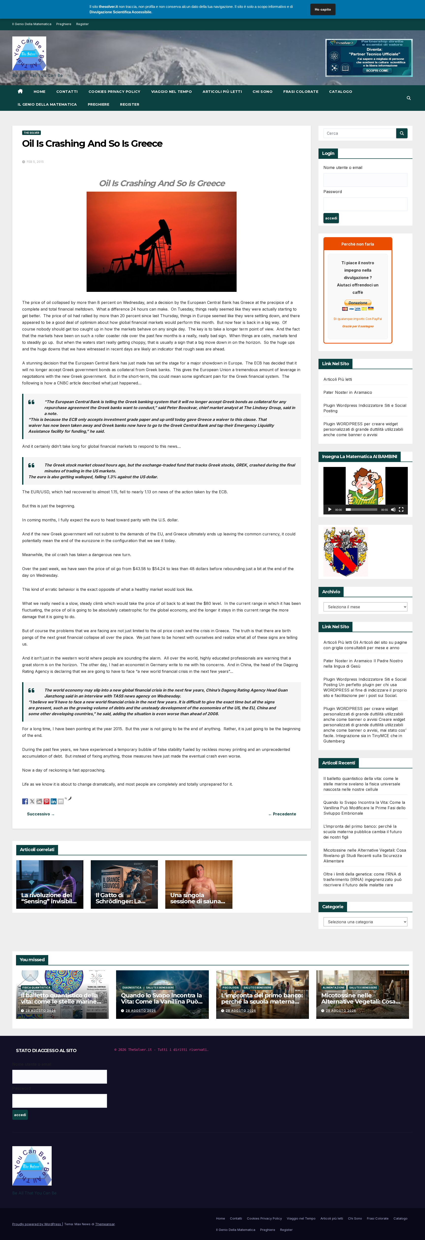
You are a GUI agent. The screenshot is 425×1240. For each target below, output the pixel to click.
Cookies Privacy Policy (114, 91)
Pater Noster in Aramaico (347, 392)
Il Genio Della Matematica (31, 24)
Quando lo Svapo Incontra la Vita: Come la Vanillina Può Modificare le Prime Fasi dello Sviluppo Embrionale (364, 808)
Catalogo (340, 91)
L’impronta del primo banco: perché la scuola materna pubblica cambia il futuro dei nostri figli (362, 832)
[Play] (329, 509)
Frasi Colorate (300, 91)
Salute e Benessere (160, 987)
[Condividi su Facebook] (25, 801)
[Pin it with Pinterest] (46, 801)
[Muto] (393, 509)
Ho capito (323, 9)
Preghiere (63, 24)
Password (332, 191)
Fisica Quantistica (36, 987)
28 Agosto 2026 (41, 1010)
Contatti (67, 91)
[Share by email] (61, 801)
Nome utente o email (342, 167)
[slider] (362, 509)
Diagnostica (131, 987)
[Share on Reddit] (39, 801)
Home (40, 91)
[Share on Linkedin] (54, 801)
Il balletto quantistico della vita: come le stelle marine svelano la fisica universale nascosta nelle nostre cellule (361, 784)
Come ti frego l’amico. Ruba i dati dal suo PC (92, 814)
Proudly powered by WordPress (37, 1224)
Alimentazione (334, 987)
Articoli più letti (222, 91)
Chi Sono (263, 91)
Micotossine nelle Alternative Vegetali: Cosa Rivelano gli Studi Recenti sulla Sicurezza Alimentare (364, 855)
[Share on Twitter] (32, 801)
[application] (365, 490)
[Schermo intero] (401, 509)
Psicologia (231, 987)
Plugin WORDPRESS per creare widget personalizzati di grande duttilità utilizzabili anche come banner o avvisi (363, 429)
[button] (409, 98)
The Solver (31, 132)
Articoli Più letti (337, 379)
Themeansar (105, 1224)
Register (82, 24)
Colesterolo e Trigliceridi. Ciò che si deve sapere (231, 814)
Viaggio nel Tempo (171, 91)
